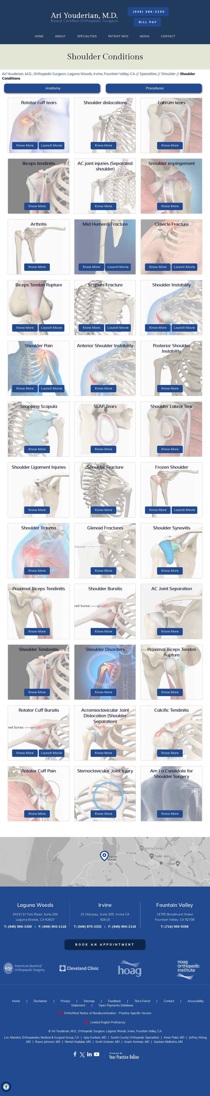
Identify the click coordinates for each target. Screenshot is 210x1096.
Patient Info (118, 36)
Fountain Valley (174, 905)
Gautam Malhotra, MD (168, 1042)
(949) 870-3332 (90, 926)
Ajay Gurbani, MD (94, 1037)
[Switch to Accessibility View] (6, 1087)
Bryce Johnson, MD (47, 1042)
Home (39, 36)
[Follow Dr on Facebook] (75, 1055)
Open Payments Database (116, 1005)
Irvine (105, 905)
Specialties (148, 74)
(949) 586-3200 (149, 11)
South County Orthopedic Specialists (135, 1037)
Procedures (155, 88)
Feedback (114, 1001)
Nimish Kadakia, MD (78, 1042)
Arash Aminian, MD (136, 1042)
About (60, 36)
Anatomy (53, 88)
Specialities (87, 36)
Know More (25, 145)
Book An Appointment (105, 944)
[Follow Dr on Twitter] (82, 1055)
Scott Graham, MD (107, 1042)
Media (145, 36)
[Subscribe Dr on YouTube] (96, 1055)
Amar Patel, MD (174, 1037)
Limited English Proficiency (107, 1022)
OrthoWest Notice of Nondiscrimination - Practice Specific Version (107, 1013)
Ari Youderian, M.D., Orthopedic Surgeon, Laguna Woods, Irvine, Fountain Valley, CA (68, 74)
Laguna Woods (35, 905)
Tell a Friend (142, 1001)
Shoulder (168, 74)
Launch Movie (51, 145)
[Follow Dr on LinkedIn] (89, 1055)
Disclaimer (40, 1001)
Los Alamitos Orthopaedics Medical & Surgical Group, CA (41, 1037)
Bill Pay (148, 22)
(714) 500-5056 (176, 926)
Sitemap (89, 1001)
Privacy (65, 1001)
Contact (168, 36)
